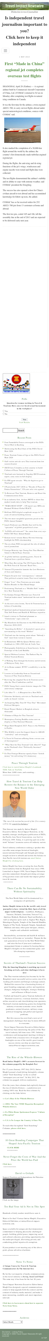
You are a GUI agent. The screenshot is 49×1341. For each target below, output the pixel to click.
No (6, 414)
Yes (6, 411)
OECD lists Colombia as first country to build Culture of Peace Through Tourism (23, 468)
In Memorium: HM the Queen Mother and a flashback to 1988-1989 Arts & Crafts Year (22, 642)
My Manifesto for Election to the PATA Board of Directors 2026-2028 (24, 623)
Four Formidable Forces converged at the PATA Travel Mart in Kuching (24, 443)
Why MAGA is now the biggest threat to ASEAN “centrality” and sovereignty (24, 733)
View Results (24, 422)
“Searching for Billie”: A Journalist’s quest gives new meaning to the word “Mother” (24, 630)
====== (24, 80)
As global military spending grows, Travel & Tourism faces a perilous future (22, 557)
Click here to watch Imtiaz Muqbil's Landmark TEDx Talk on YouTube (22, 768)
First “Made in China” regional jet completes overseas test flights (24, 70)
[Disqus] (24, 263)
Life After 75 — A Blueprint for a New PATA (22, 692)
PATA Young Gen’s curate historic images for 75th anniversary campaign (25, 687)
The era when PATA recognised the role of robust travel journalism (24, 545)
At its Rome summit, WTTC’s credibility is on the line (25, 668)
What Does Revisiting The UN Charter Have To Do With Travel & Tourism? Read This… (24, 564)
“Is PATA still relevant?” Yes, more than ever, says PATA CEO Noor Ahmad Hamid (25, 532)
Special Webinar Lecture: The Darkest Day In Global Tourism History (23, 655)
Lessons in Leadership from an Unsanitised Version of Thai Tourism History (22, 674)
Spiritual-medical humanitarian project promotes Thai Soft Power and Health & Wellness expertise (24, 611)
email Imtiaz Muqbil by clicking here (22, 859)
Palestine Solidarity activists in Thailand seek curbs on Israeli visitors (23, 697)
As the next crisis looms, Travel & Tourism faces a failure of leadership (25, 604)
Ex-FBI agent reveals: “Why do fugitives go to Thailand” (23, 481)
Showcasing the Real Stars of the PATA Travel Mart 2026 (23, 449)
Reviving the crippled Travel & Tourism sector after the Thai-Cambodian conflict (23, 680)
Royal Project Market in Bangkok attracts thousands (21, 710)
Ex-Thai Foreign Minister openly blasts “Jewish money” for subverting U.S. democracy (24, 754)
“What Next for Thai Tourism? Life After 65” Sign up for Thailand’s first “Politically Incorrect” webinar (25, 747)
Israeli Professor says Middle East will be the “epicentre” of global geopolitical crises (23, 526)
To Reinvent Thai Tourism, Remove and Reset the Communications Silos (25, 494)
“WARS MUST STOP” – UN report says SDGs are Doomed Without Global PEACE (24, 507)
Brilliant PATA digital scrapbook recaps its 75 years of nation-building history (23, 513)
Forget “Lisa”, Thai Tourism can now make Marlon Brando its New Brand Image (22, 583)
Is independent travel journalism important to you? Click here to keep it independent (24, 30)
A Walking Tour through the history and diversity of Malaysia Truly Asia (25, 661)
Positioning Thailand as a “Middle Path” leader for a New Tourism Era (24, 589)
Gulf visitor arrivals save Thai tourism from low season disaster (24, 462)
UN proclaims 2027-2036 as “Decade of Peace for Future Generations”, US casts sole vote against (24, 488)
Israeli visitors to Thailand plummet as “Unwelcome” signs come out (20, 617)
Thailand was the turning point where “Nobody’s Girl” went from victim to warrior (24, 636)
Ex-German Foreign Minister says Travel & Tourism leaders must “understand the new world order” (24, 597)
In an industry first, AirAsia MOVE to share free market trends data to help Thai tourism (24, 500)
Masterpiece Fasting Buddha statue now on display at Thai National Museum (22, 720)
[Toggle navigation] (5, 50)
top (45, 1338)
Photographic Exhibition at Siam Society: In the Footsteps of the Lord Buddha (24, 649)
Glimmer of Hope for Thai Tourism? (19, 715)
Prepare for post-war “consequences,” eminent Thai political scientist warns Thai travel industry (25, 576)
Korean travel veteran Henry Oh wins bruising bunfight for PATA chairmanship (23, 538)
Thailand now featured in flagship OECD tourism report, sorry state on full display (24, 475)
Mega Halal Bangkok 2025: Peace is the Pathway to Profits (24, 726)
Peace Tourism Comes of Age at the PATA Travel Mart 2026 (24, 456)
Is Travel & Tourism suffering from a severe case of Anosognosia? (24, 739)
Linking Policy (17, 1332)
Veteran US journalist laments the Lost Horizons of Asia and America (24, 570)
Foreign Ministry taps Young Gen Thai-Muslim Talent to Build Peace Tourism (24, 551)
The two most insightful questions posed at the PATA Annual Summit (24, 519)
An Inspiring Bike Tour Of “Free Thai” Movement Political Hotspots (25, 703)
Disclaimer (6, 1332)
